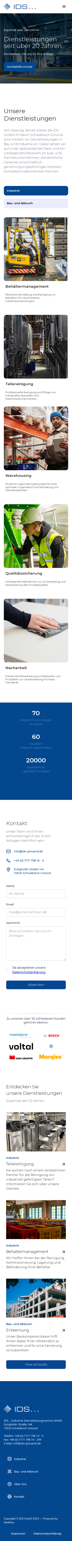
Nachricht (13, 923)
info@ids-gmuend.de (28, 851)
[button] (64, 6)
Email (10, 904)
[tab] (36, 190)
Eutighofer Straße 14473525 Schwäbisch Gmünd (32, 871)
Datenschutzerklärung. (29, 972)
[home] (26, 6)
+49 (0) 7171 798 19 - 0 (29, 860)
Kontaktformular (19, 66)
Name (10, 886)
